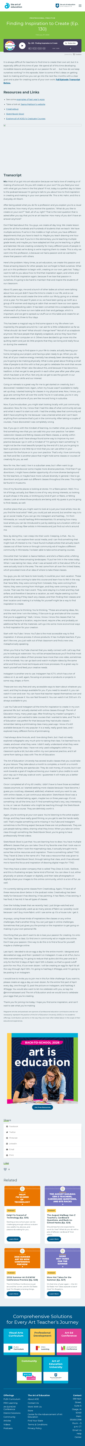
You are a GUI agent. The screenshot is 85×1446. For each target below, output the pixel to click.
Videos (7, 1424)
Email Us (77, 1430)
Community (9, 1417)
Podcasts (8, 1428)
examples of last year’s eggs (30, 99)
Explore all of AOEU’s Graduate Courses (25, 118)
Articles (7, 1420)
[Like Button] (5, 1169)
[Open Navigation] (80, 5)
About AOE (33, 1399)
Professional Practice (42, 18)
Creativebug (12, 109)
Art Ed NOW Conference (10, 1408)
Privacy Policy (35, 1428)
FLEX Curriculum (12, 1399)
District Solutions (12, 1413)
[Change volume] (44, 48)
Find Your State (35, 1420)
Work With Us (35, 1407)
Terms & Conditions (37, 1424)
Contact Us (33, 1403)
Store (30, 1410)
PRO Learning (10, 1403)
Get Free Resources (43, 1107)
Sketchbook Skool (15, 114)
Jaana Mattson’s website (33, 104)
